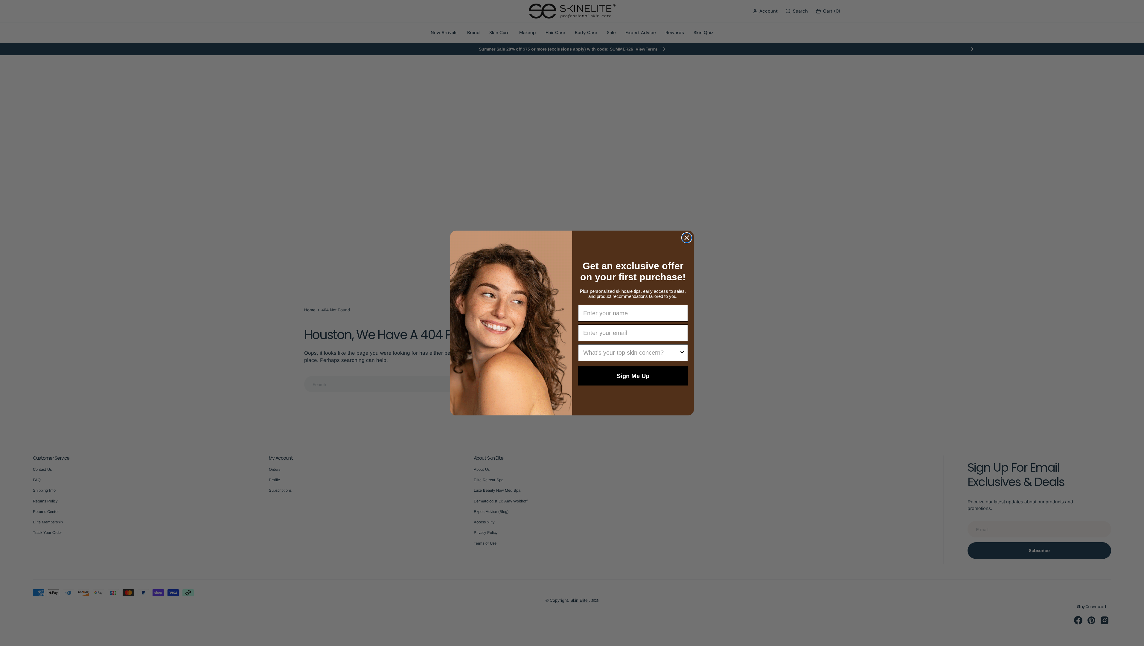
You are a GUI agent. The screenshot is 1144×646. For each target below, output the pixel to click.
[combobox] (631, 353)
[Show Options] (682, 353)
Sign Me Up (633, 376)
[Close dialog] (686, 238)
